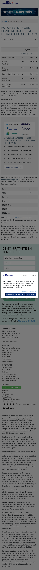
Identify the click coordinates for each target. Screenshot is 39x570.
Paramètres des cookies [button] (28, 292)
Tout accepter (31, 294)
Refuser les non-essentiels (15, 294)
